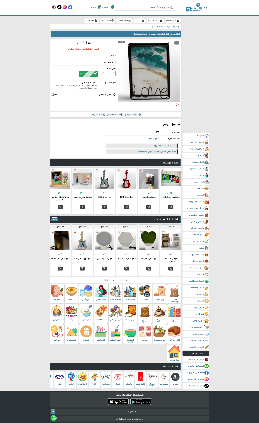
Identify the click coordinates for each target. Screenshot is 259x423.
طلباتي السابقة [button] (173, 20)
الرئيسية (176, 27)
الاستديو (154, 27)
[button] (108, 7)
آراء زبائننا (139, 20)
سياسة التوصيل (132, 114)
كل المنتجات (166, 27)
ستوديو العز (154, 138)
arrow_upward (52, 411)
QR (54, 94)
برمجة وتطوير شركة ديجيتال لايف (129, 419)
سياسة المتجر (107, 20)
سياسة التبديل (115, 114)
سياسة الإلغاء (98, 114)
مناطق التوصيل (124, 20)
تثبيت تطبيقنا (92, 20)
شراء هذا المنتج (88, 73)
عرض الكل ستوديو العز (115, 280)
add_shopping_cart (170, 207)
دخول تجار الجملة (155, 20)
